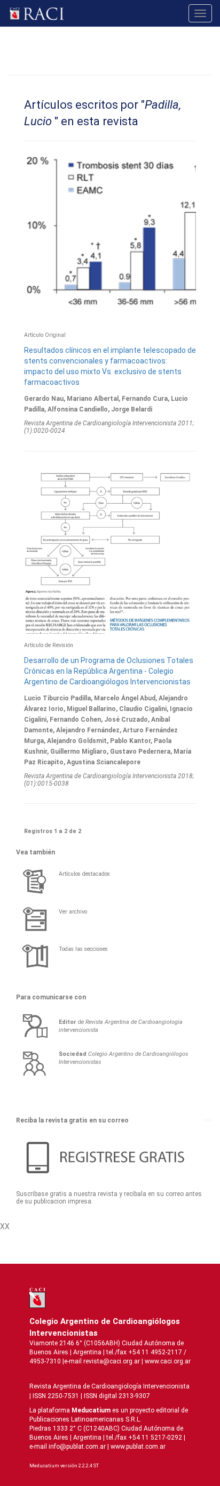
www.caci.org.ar (168, 1361)
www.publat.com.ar (137, 1446)
